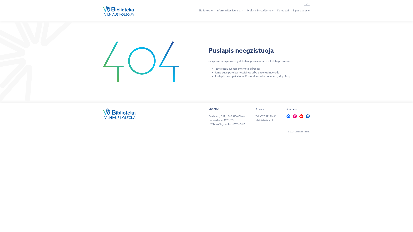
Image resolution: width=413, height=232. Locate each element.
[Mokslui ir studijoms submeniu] (273, 10)
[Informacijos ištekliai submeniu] (242, 10)
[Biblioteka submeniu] (212, 10)
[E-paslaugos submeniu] (309, 10)
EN (307, 4)
